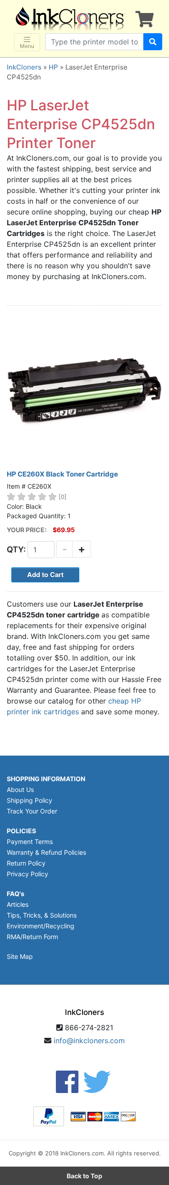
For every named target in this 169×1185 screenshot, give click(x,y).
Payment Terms (30, 841)
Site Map (20, 956)
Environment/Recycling (40, 926)
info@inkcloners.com (89, 1040)
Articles (17, 904)
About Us (20, 789)
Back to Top (84, 1176)
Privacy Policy (27, 874)
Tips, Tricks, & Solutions (42, 915)
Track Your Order (32, 811)
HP (53, 67)
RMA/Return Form (32, 936)
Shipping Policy (29, 800)
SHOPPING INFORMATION (46, 779)
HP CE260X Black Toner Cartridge (62, 474)
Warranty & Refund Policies (46, 852)
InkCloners (24, 67)
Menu (27, 46)
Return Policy (26, 863)
